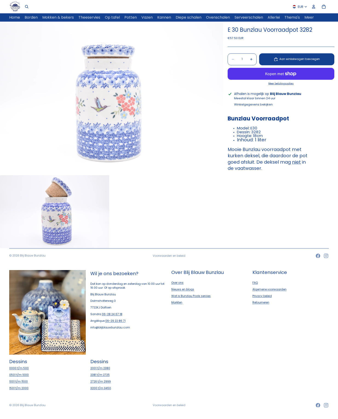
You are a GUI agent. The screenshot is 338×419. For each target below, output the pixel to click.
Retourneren (260, 302)
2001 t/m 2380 (100, 368)
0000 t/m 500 (19, 368)
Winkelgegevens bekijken (253, 104)
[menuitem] (309, 17)
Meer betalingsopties (281, 83)
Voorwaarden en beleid (169, 256)
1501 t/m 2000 (19, 388)
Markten (176, 302)
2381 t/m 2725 (100, 375)
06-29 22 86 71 (115, 321)
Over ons (177, 283)
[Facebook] (318, 256)
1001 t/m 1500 (18, 381)
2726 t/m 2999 (100, 381)
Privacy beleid (262, 296)
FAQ (255, 283)
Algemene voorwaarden (269, 289)
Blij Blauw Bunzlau (33, 255)
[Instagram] (326, 256)
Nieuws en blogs (182, 289)
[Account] (314, 7)
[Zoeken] (27, 7)
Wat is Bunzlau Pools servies (191, 296)
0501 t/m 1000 (19, 375)
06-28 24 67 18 (112, 314)
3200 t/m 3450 (100, 388)
